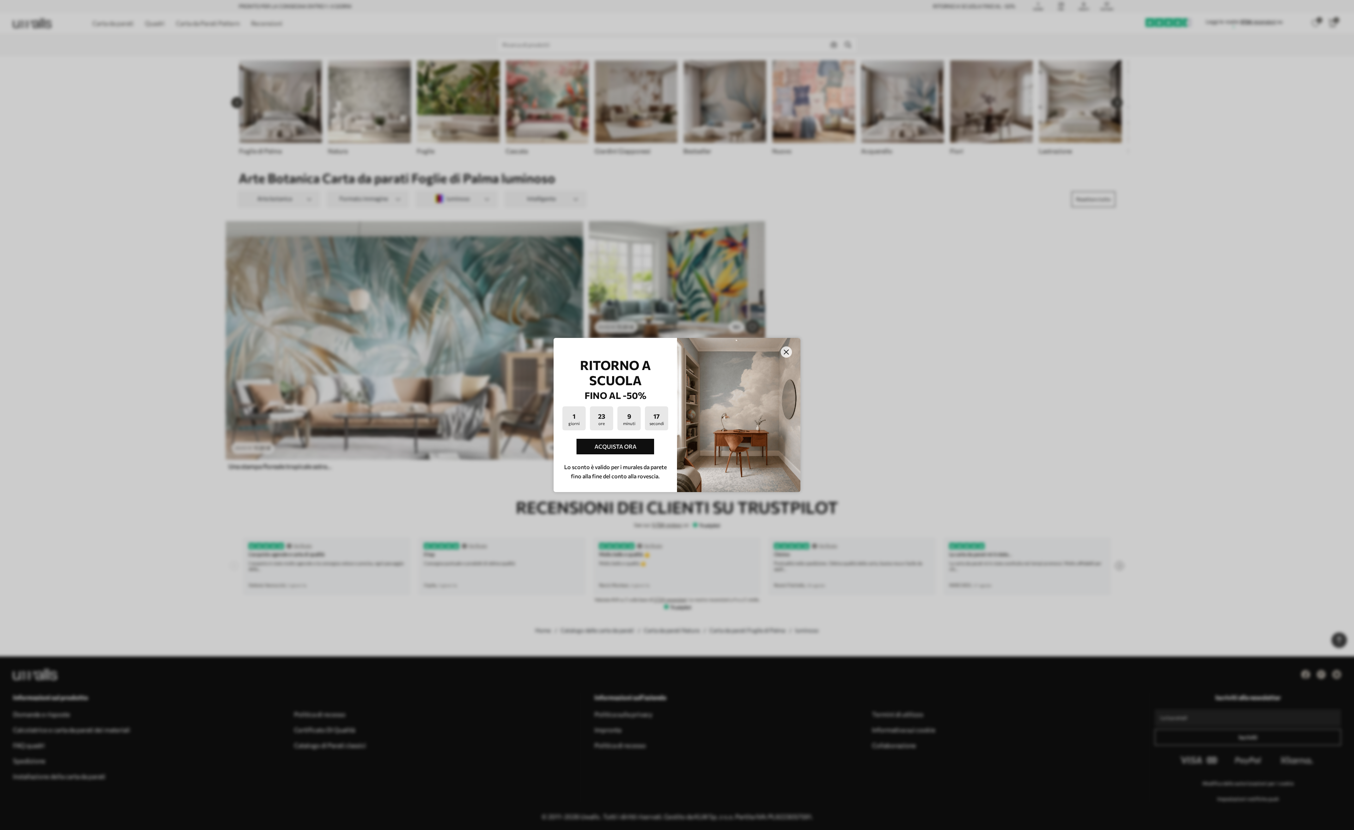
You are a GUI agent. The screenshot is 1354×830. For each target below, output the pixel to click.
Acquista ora (615, 446)
